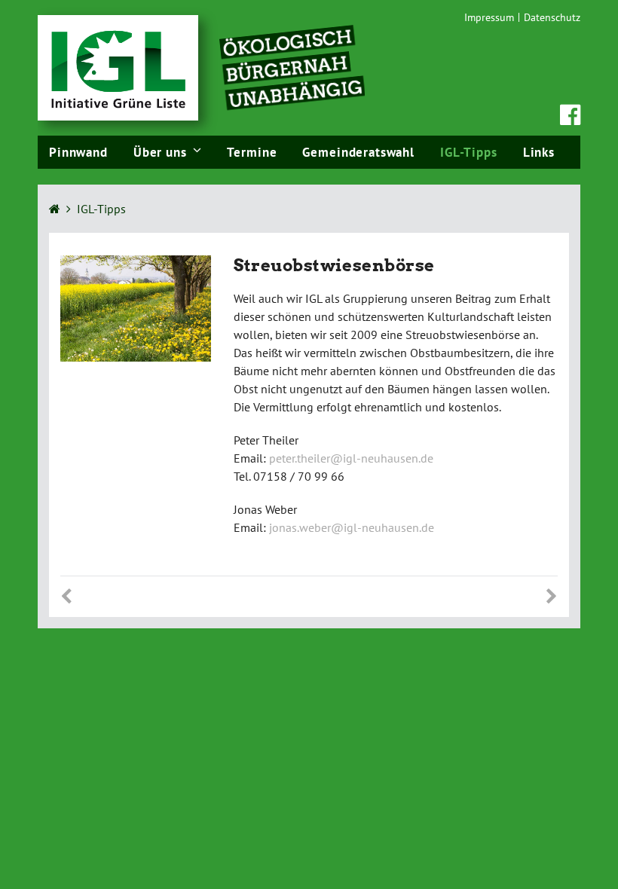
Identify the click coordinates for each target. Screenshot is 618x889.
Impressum (489, 17)
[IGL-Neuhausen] (118, 66)
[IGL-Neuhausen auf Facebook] (570, 119)
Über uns (160, 152)
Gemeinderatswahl (358, 152)
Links (539, 152)
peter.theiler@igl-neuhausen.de (351, 458)
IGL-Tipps (468, 152)
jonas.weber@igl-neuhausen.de (351, 527)
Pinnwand (78, 152)
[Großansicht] (135, 306)
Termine (252, 152)
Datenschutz (552, 17)
